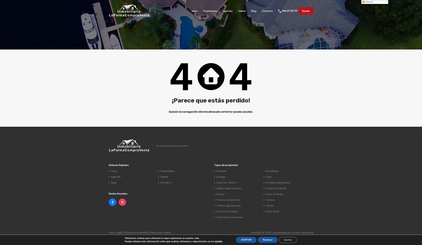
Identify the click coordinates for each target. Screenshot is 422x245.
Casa (268, 177)
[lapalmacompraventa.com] (129, 17)
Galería (242, 11)
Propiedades (210, 11)
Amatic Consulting (302, 232)
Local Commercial (276, 188)
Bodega (220, 177)
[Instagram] (122, 202)
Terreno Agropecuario (228, 206)
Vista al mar (272, 211)
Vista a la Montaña (227, 211)
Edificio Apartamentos (229, 188)
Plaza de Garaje (274, 194)
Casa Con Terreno (226, 182)
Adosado (221, 171)
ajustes (218, 241)
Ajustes (288, 239)
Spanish (369, 2)
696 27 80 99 (289, 11)
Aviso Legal (115, 232)
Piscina (220, 194)
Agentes (228, 11)
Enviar (306, 11)
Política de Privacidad (136, 232)
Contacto (267, 11)
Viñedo (270, 206)
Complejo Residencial (278, 182)
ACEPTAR (246, 239)
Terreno (270, 200)
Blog (253, 11)
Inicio (194, 11)
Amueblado (272, 171)
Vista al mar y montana (229, 217)
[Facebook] (112, 202)
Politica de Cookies (160, 232)
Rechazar (268, 239)
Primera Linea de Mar (228, 200)
